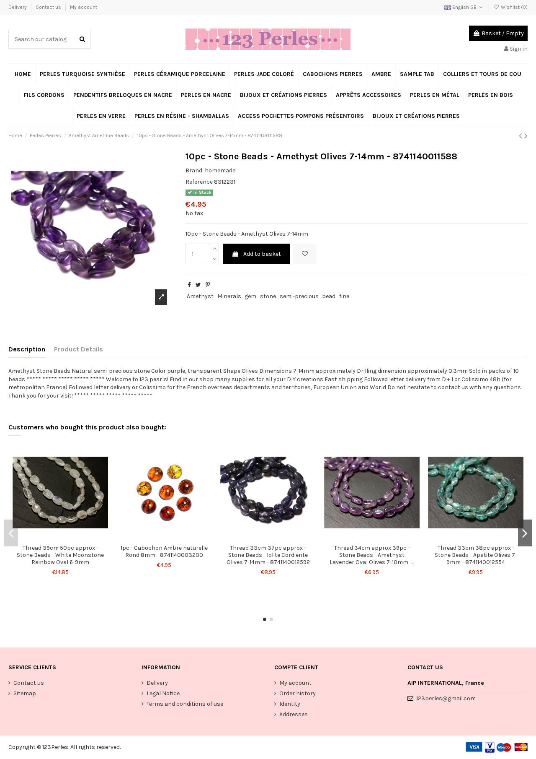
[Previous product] (521, 136)
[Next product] (526, 136)
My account (83, 7)
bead (328, 296)
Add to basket (262, 253)
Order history (297, 693)
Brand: (195, 170)
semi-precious (299, 296)
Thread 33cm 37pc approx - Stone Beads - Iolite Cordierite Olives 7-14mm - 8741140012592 (268, 555)
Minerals (229, 296)
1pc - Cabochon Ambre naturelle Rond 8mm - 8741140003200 (164, 551)
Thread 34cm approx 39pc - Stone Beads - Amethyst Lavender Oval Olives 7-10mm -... (372, 555)
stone (268, 296)
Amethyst (200, 296)
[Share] (189, 285)
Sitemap (24, 693)
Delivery (18, 7)
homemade (220, 170)
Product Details (78, 349)
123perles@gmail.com (446, 698)
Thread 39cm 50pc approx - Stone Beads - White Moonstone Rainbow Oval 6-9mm (60, 555)
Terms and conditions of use (185, 703)
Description (26, 349)
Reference (199, 181)
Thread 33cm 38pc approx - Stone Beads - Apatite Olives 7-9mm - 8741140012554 (476, 555)
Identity (289, 703)
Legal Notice (163, 693)
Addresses (293, 714)
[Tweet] (198, 285)
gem (250, 296)
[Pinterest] (208, 285)
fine (344, 296)
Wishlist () (514, 7)
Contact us (49, 7)
